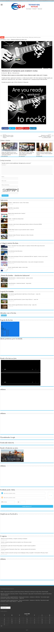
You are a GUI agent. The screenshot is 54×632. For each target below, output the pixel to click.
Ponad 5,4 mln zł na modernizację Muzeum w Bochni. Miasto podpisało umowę (44, 153)
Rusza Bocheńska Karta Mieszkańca (15, 251)
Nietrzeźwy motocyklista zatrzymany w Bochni (9, 593)
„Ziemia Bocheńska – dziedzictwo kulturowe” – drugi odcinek (19, 283)
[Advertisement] (27, 26)
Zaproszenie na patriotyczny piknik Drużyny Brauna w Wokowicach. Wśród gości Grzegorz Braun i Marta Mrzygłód (26, 591)
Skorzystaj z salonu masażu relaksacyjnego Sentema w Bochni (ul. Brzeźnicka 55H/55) (25, 224)
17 (4, 621)
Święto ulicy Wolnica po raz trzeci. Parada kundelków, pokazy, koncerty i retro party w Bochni (9, 153)
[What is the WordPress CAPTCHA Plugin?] (9, 190)
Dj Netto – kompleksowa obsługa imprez (16, 218)
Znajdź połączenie (26, 506)
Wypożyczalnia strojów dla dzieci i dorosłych (16, 213)
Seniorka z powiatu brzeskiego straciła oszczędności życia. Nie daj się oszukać (16, 542)
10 (4, 619)
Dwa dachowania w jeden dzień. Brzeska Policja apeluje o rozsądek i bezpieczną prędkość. (18, 545)
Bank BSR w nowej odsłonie (13, 208)
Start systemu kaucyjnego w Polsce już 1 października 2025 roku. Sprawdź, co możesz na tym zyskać (28, 256)
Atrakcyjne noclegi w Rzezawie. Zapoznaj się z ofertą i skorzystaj (20, 235)
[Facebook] (27, 630)
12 (19, 619)
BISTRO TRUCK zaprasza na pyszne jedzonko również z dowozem (21, 229)
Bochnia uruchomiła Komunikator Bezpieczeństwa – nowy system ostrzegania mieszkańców (25, 261)
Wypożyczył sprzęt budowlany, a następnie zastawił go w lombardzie (14, 538)
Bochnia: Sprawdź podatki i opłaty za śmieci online (18, 267)
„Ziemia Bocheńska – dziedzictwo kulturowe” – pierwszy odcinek (20, 277)
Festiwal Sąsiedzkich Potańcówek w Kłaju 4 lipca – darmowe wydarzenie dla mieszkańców (18, 549)
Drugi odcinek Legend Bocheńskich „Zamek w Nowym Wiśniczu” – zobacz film (23, 299)
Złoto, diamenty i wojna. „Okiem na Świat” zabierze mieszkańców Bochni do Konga (26, 153)
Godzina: (4, 315)
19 (19, 621)
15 (42, 619)
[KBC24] (27, 6)
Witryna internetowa (5, 184)
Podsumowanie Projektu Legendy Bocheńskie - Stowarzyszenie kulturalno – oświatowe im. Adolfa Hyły (20, 597)
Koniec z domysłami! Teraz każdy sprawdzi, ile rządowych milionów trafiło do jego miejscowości (26, 245)
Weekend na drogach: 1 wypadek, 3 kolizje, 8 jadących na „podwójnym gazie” (45, 136)
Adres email (4, 180)
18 (11, 621)
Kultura (8, 39)
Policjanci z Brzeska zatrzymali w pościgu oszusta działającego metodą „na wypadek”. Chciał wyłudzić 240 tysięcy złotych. (24, 552)
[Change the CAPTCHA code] (18, 189)
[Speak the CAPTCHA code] (18, 191)
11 (11, 619)
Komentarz (4, 164)
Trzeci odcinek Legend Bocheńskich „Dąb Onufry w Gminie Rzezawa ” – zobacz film (24, 294)
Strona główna (3, 39)
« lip (1, 625)
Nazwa (3, 176)
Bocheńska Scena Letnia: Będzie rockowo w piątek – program (8, 136)
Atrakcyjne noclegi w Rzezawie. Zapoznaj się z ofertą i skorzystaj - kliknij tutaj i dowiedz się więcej (22, 37)
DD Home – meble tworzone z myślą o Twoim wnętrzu (18, 202)
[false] (50, 495)
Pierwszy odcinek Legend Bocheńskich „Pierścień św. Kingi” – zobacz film (22, 304)
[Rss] (26, 630)
